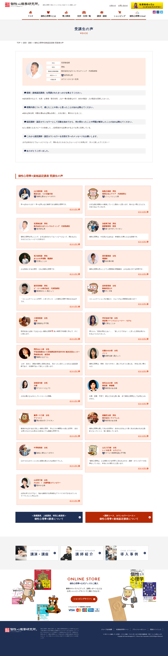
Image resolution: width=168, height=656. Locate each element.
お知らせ (112, 5)
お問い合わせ (123, 5)
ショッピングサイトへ (82, 599)
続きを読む (74, 209)
